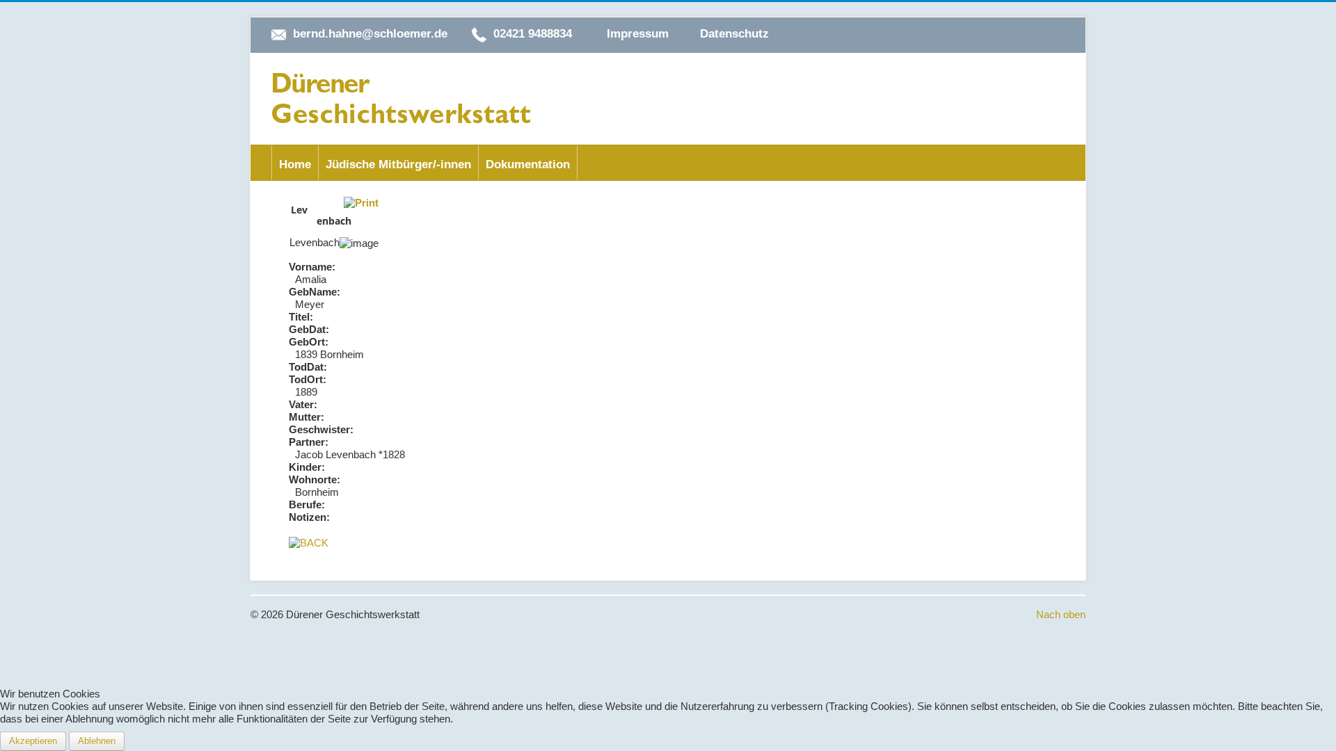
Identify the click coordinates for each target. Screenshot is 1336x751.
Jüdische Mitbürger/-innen (398, 164)
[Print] (361, 202)
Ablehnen (97, 741)
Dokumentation (528, 164)
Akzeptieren (33, 741)
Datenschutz (734, 33)
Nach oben (1061, 614)
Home (295, 164)
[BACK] (308, 542)
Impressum (638, 33)
